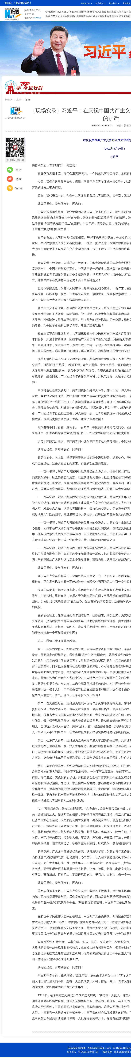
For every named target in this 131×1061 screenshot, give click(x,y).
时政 (64, 11)
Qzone (18, 188)
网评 (84, 11)
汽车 (52, 16)
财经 (79, 11)
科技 (124, 11)
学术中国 (90, 16)
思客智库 (101, 11)
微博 (18, 179)
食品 (57, 16)
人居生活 (64, 16)
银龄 (106, 16)
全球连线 (111, 11)
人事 (69, 11)
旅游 (125, 16)
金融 (48, 16)
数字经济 (81, 16)
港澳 (89, 11)
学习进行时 (51, 11)
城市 (121, 16)
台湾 (94, 11)
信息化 (72, 16)
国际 (74, 11)
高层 (59, 11)
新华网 (8, 99)
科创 (129, 11)
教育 (118, 11)
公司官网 (29, 13)
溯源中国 (113, 16)
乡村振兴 (99, 16)
